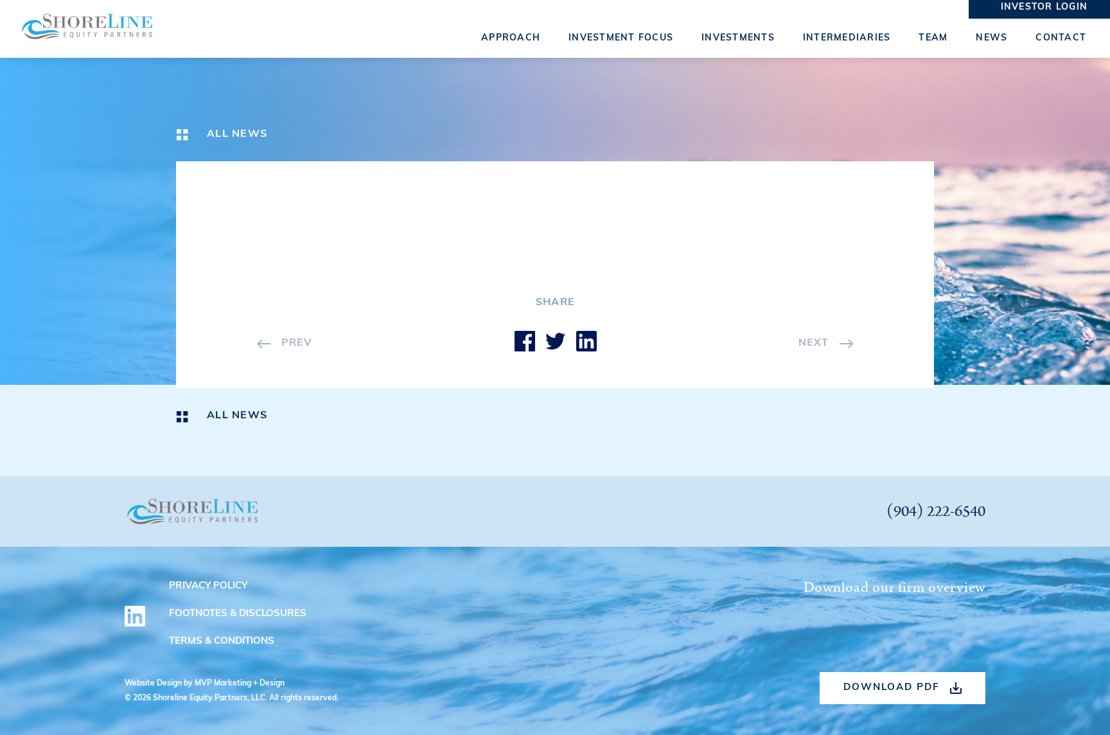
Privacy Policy (208, 586)
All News (237, 134)
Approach (510, 38)
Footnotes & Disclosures (237, 614)
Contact (1060, 38)
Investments (738, 38)
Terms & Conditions (221, 641)
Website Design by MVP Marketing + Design (205, 683)
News (991, 38)
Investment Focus (620, 38)
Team (933, 38)
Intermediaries (847, 38)
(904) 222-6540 (935, 511)
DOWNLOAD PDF (891, 688)
